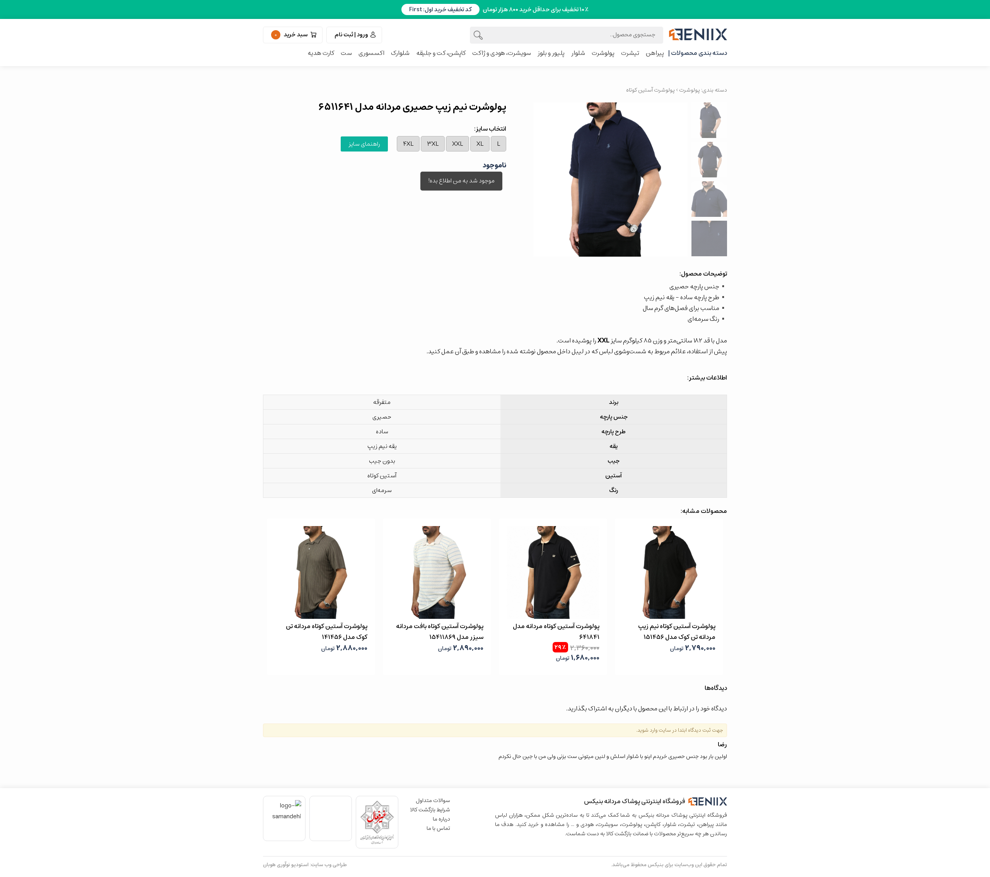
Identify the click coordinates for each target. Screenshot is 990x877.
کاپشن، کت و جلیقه (441, 53)
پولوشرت (603, 53)
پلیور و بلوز (551, 53)
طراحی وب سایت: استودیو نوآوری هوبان (305, 864)
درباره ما (441, 819)
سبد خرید (292, 34)
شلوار (578, 53)
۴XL (408, 143)
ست (346, 53)
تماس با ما (438, 828)
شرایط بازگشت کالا (430, 809)
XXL (457, 143)
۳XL (433, 143)
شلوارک (400, 53)
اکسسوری (371, 53)
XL (479, 143)
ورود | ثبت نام (351, 34)
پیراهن (655, 53)
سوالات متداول (433, 800)
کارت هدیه (320, 53)
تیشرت (630, 53)
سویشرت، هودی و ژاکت (501, 53)
